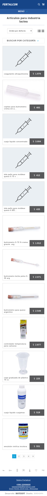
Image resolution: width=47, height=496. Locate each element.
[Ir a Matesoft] (20, 493)
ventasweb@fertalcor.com (23, 487)
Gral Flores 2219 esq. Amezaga (23, 489)
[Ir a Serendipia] (38, 493)
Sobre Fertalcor (23, 480)
